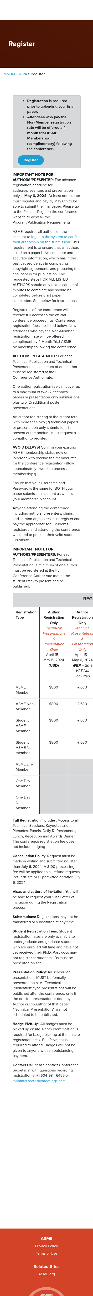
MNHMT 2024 (15, 74)
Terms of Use (46, 1253)
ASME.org (46, 1274)
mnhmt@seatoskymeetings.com (39, 1081)
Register (31, 160)
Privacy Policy (46, 1246)
